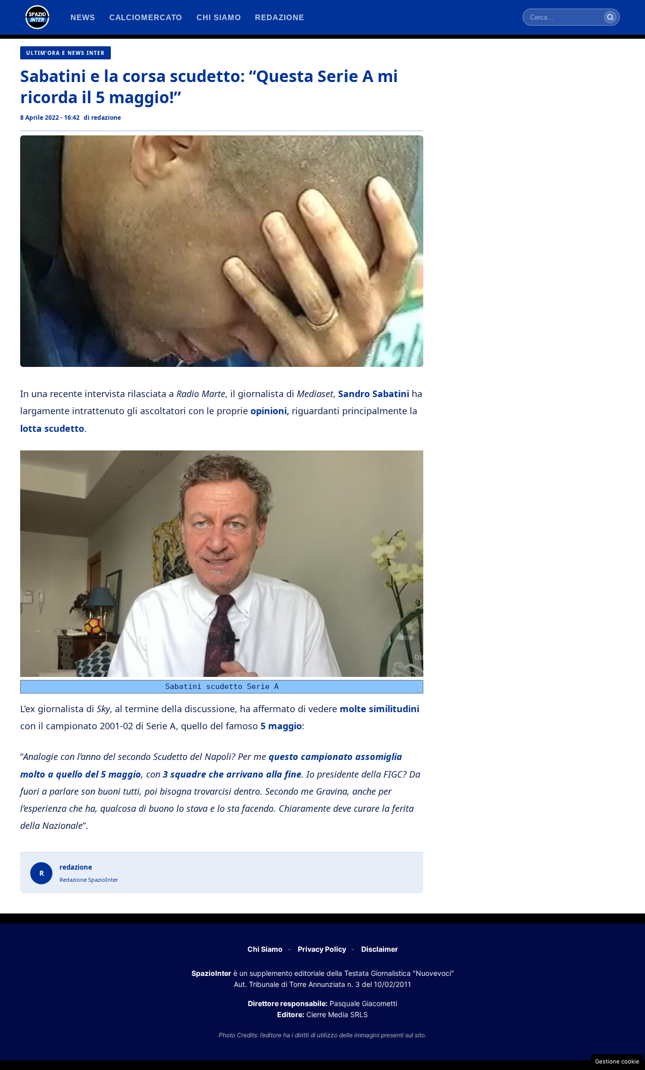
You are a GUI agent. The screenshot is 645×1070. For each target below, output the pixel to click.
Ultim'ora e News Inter (65, 52)
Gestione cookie (617, 1061)
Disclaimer (379, 949)
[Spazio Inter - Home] (37, 17)
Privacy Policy (322, 949)
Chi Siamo (265, 949)
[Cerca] (610, 17)
